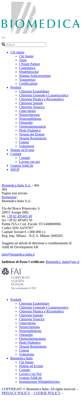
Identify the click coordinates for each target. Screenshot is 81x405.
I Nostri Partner (29, 64)
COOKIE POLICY (47, 393)
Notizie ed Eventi (22, 150)
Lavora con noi (29, 162)
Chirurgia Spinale (31, 103)
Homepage (9, 197)
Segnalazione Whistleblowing (39, 382)
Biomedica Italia (21, 358)
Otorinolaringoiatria (32, 126)
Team (23, 60)
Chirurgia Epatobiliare (34, 91)
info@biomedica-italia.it (18, 254)
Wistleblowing (29, 72)
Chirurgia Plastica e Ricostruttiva (41, 99)
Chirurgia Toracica (31, 107)
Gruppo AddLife (21, 165)
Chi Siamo (26, 56)
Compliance (27, 68)
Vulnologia (26, 146)
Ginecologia (27, 111)
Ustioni (24, 142)
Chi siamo (17, 52)
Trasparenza (27, 79)
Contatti (15, 154)
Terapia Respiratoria (32, 138)
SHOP (14, 169)
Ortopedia (26, 122)
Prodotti (15, 87)
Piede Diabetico (30, 130)
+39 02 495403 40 (19, 216)
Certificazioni (28, 83)
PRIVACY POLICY (16, 393)
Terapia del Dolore (31, 134)
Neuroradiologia (30, 119)
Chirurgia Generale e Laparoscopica (43, 95)
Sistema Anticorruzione (35, 76)
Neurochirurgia (29, 115)
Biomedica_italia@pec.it (62, 262)
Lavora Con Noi (30, 374)
